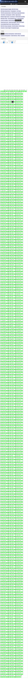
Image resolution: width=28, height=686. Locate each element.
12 (5, 42)
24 (7, 42)
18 (2, 91)
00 (4, 91)
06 (6, 91)
